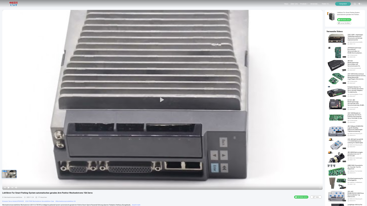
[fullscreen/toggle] (320, 187)
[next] (12, 187)
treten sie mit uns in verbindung (326, 4)
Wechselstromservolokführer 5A (66, 201)
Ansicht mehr (136, 205)
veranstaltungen (314, 4)
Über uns (294, 4)
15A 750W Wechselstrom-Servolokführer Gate (40, 201)
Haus (286, 4)
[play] (162, 99)
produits (303, 4)
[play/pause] (9, 187)
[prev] (5, 187)
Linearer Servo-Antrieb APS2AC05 (13, 201)
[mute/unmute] (16, 187)
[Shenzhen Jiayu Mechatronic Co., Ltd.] (13, 3)
